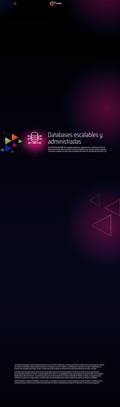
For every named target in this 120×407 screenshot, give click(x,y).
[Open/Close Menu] (14, 3)
